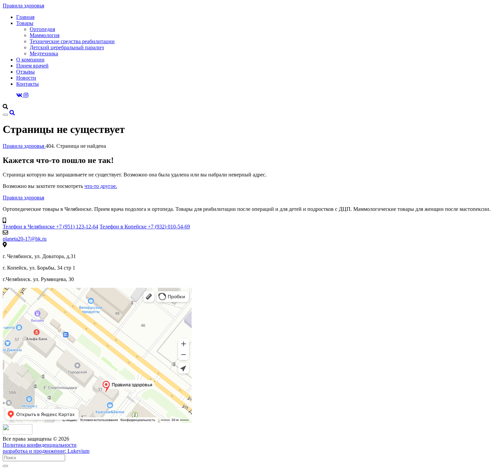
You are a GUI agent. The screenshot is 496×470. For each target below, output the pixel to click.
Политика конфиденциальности (40, 445)
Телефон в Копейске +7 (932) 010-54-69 (145, 226)
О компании (30, 59)
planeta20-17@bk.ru (25, 239)
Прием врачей (32, 65)
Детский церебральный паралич (67, 47)
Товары (24, 23)
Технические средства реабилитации (72, 41)
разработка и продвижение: (46, 451)
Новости (26, 78)
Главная (25, 17)
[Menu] (5, 115)
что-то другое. (100, 186)
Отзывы (25, 72)
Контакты (27, 84)
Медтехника (44, 53)
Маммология (44, 35)
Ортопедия (42, 29)
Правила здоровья (23, 5)
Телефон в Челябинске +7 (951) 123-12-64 (50, 226)
